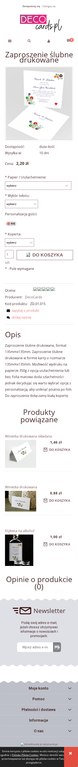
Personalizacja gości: (21, 214)
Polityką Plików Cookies (25, 755)
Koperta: (13, 234)
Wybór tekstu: (17, 195)
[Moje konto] (49, 41)
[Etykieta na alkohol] (22, 550)
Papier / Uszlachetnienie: (25, 177)
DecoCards (33, 297)
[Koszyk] (68, 40)
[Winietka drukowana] (22, 501)
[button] (10, 41)
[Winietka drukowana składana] (22, 454)
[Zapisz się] (57, 647)
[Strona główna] (39, 22)
